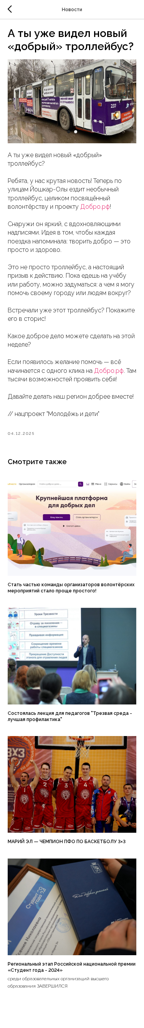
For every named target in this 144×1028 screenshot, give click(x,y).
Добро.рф (95, 206)
